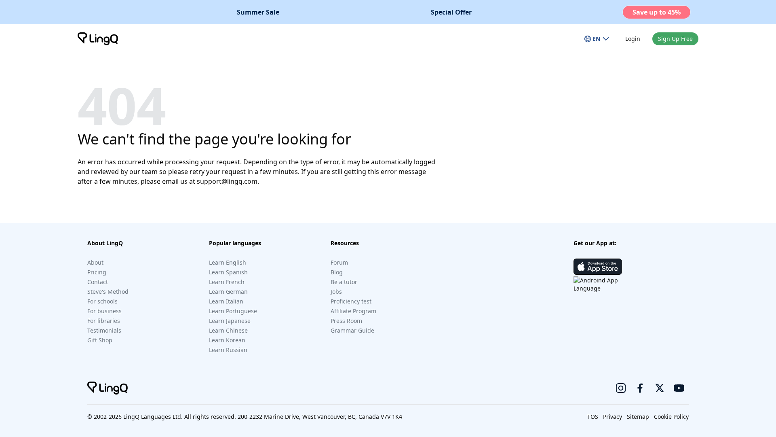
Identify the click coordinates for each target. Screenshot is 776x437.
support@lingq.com (227, 181)
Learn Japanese (230, 321)
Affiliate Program (353, 311)
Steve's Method (108, 291)
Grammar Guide (352, 330)
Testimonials (104, 330)
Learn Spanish (228, 272)
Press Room (346, 321)
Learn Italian (226, 301)
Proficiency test (351, 301)
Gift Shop (99, 340)
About (95, 262)
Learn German (228, 291)
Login (632, 38)
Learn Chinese (228, 330)
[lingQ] (98, 38)
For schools (102, 301)
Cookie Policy (671, 416)
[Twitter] (659, 388)
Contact (97, 282)
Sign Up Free (675, 38)
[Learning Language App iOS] (598, 267)
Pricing (96, 272)
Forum (339, 262)
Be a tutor (344, 282)
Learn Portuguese (233, 311)
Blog (337, 272)
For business (104, 311)
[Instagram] (620, 388)
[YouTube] (679, 388)
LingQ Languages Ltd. (153, 416)
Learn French (227, 282)
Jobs (336, 291)
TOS (592, 416)
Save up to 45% (657, 12)
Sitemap (638, 416)
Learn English (227, 262)
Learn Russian (228, 350)
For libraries (103, 321)
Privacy (612, 416)
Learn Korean (227, 340)
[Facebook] (640, 388)
